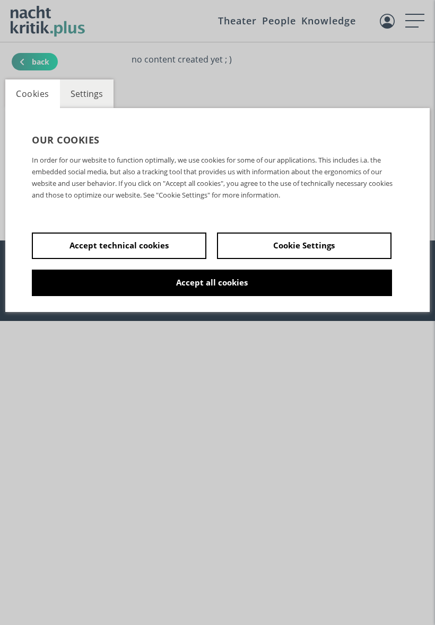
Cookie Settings (304, 245)
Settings (87, 94)
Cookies (32, 94)
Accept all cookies (212, 282)
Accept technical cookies (119, 245)
